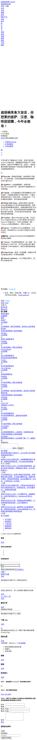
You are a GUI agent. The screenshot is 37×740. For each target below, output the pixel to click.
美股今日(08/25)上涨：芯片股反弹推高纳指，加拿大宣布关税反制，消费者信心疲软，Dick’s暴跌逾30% (18, 468)
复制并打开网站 (6, 738)
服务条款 (8, 528)
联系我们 (8, 521)
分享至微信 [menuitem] (9, 144)
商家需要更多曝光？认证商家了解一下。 (15, 438)
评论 (2, 138)
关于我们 (8, 519)
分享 (16, 138)
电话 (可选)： (5, 709)
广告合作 (8, 524)
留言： (3, 720)
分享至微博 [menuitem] (9, 146)
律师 (2, 318)
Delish (7, 301)
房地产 (3, 320)
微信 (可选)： (5, 711)
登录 (14, 448)
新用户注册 (5, 574)
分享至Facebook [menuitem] (10, 142)
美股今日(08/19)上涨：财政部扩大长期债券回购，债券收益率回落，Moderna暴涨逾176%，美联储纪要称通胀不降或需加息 (18, 509)
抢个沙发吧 (5, 516)
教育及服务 (5, 314)
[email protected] (23, 295)
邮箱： (3, 707)
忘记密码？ (20, 569)
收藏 (11, 138)
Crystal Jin (12, 289)
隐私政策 (8, 526)
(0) (3, 138)
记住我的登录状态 (9, 569)
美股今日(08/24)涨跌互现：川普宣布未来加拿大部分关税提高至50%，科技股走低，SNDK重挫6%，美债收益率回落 (18, 487)
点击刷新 (19, 590)
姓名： (3, 704)
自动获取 (22, 643)
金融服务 (4, 316)
